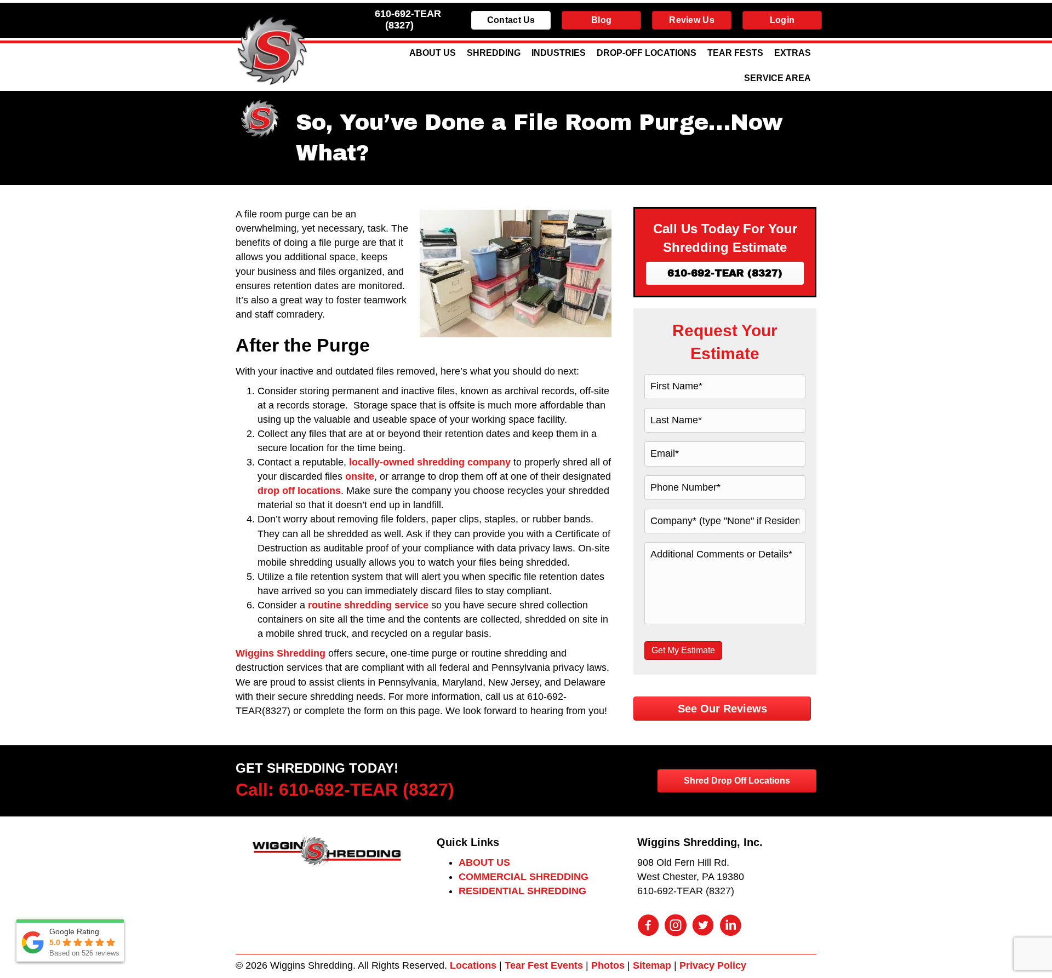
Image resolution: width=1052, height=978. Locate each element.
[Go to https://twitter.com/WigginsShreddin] (703, 926)
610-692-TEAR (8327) (408, 19)
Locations (473, 965)
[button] (725, 273)
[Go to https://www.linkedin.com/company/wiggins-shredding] (730, 926)
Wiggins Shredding (280, 653)
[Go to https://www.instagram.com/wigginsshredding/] (676, 926)
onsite (359, 476)
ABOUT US (484, 862)
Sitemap (652, 965)
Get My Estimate (683, 650)
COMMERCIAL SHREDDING (523, 876)
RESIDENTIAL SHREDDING (522, 890)
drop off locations (299, 490)
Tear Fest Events (544, 965)
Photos (608, 965)
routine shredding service (368, 605)
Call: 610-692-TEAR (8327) (345, 789)
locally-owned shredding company (430, 462)
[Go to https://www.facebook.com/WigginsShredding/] (648, 926)
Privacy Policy (712, 965)
